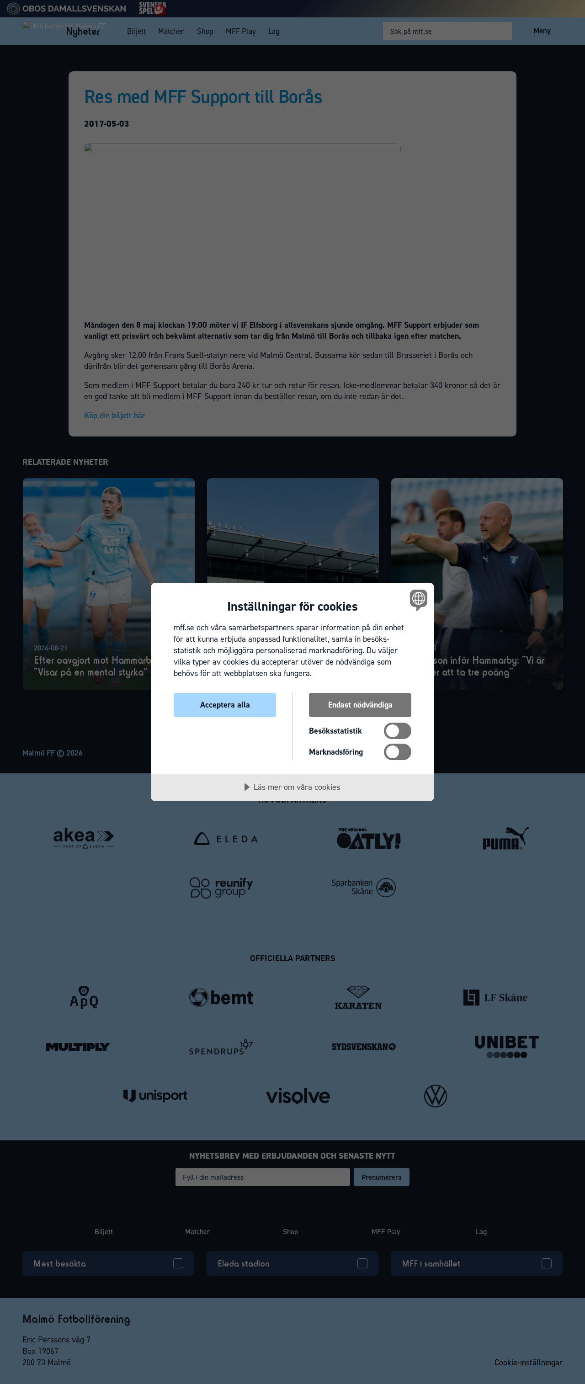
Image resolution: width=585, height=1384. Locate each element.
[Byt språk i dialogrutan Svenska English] (417, 600)
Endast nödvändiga (360, 704)
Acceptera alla (225, 704)
